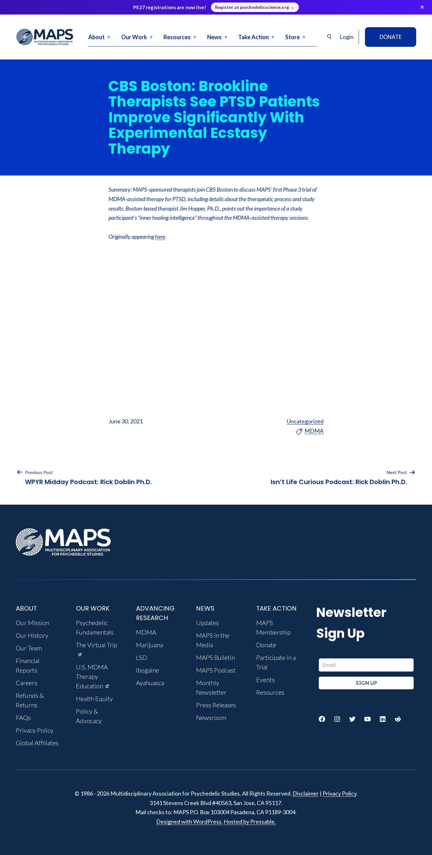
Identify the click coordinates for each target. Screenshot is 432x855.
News (214, 37)
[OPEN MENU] (109, 37)
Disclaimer (306, 793)
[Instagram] (337, 719)
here (160, 236)
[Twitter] (352, 719)
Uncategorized (305, 421)
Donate (391, 37)
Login (347, 36)
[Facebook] (322, 719)
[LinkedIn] (382, 719)
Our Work (134, 37)
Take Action (253, 37)
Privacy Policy (339, 793)
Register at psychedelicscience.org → (254, 7)
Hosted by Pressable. (250, 821)
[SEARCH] (329, 36)
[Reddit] (398, 719)
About (96, 37)
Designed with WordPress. (189, 821)
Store (292, 37)
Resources (177, 37)
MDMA (314, 430)
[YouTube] (367, 719)
